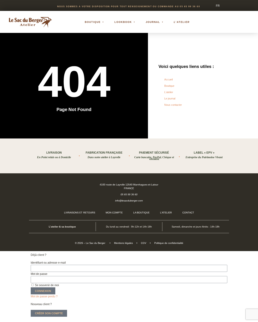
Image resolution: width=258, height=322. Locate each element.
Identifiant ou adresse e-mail (48, 262)
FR (218, 5)
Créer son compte (49, 313)
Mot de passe (39, 273)
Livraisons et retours (79, 212)
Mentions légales (123, 243)
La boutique (141, 212)
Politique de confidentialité (168, 243)
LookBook (123, 22)
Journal (153, 22)
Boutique (93, 22)
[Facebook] (214, 184)
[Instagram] (223, 184)
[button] (246, 22)
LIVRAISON (54, 152)
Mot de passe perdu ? (44, 296)
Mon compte (114, 212)
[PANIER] (233, 22)
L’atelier (182, 22)
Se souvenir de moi (46, 285)
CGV (143, 243)
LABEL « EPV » (204, 152)
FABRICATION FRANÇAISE (104, 152)
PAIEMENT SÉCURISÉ (154, 152)
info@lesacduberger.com (129, 200)
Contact (188, 212)
